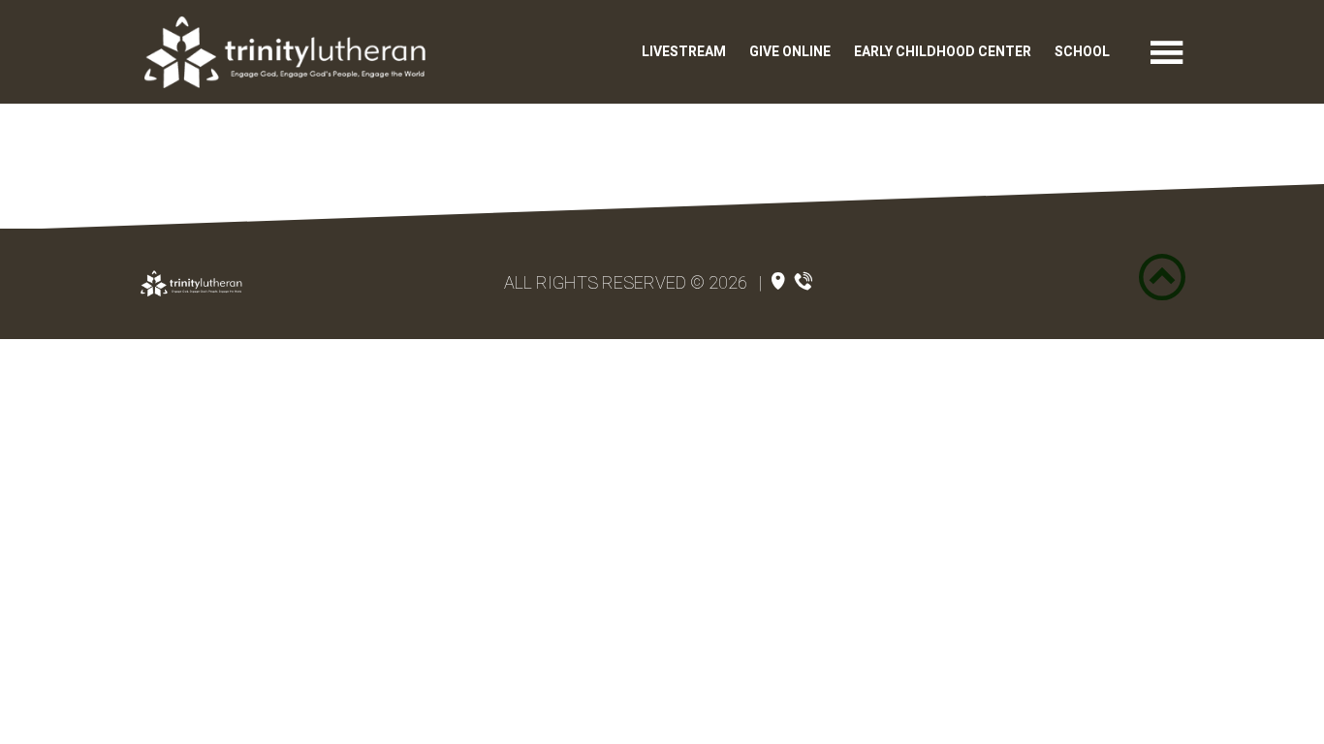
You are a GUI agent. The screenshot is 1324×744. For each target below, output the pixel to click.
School (1082, 52)
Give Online (790, 52)
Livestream (684, 52)
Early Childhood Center (942, 52)
